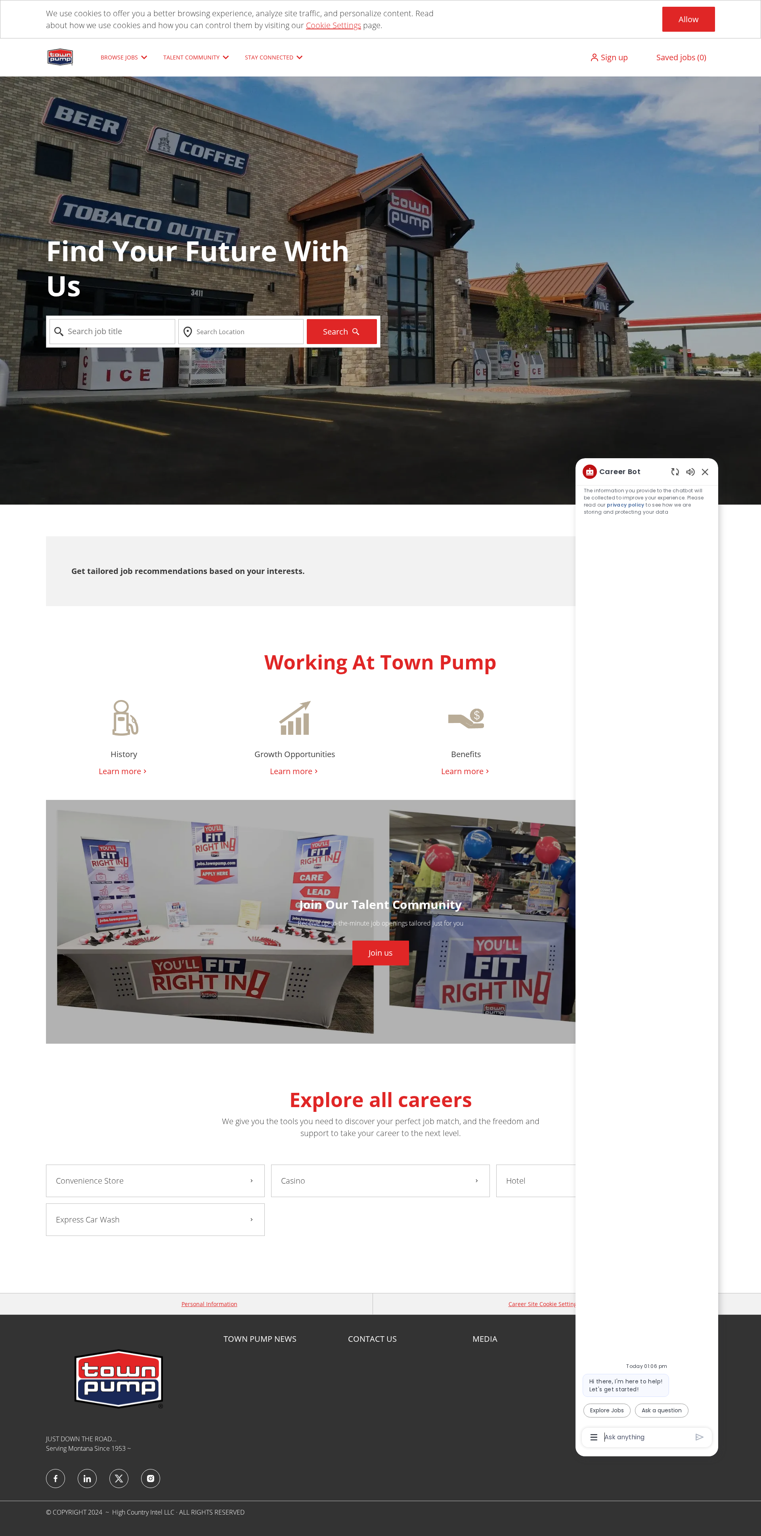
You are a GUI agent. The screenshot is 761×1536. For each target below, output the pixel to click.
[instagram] (150, 1478)
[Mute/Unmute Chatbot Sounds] (690, 471)
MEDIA (484, 1339)
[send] (700, 1437)
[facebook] (55, 1478)
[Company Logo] (60, 57)
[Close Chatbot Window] (705, 471)
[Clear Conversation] (675, 471)
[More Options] (594, 1437)
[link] (380, 953)
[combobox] (112, 331)
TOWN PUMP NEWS (260, 1339)
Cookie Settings (333, 25)
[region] (647, 954)
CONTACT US (372, 1339)
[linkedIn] (87, 1478)
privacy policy (625, 504)
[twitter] (118, 1478)
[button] (608, 57)
